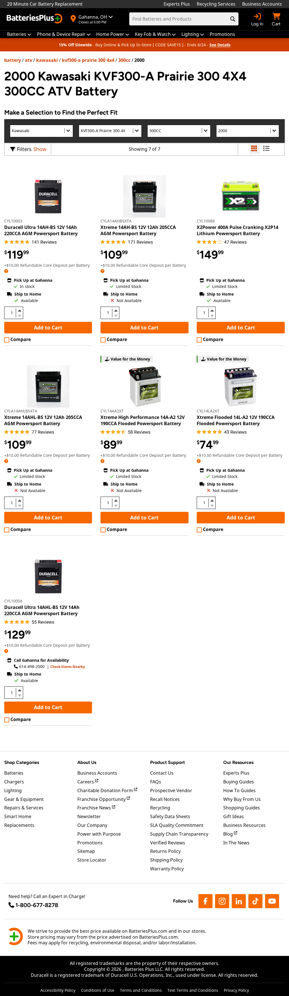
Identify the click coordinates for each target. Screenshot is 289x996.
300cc (124, 60)
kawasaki (47, 60)
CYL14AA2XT (112, 411)
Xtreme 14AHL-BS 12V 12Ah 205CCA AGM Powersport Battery (43, 420)
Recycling (160, 808)
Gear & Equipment (24, 799)
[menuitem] (19, 34)
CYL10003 (13, 221)
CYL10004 (13, 601)
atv (28, 60)
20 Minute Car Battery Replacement (45, 4)
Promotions (90, 843)
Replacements (19, 825)
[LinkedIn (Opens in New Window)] (239, 901)
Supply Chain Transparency (179, 834)
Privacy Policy (236, 990)
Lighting (13, 790)
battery (12, 60)
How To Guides (239, 790)
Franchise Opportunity (102, 799)
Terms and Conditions (141, 990)
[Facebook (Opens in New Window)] (205, 901)
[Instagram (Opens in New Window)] (222, 901)
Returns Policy (165, 851)
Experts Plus (177, 4)
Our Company (92, 825)
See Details (220, 44)
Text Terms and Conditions (192, 990)
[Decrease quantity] (19, 315)
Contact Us (162, 773)
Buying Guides (238, 782)
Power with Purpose (99, 834)
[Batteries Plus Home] (35, 19)
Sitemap (86, 851)
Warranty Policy (167, 869)
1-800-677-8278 (37, 905)
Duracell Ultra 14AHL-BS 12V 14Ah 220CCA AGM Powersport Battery (42, 610)
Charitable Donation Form (105, 790)
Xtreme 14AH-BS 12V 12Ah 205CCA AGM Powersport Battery (138, 230)
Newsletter (89, 816)
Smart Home (17, 816)
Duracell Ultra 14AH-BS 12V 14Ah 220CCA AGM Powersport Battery (41, 230)
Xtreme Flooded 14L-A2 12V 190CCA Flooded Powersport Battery (236, 420)
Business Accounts (262, 4)
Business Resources (244, 825)
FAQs (155, 782)
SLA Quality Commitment (176, 825)
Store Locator (91, 860)
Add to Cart (48, 327)
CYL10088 (206, 221)
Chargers (14, 782)
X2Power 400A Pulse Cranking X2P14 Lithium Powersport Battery (237, 230)
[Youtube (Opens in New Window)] (272, 901)
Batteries (13, 773)
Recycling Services (216, 4)
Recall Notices (165, 799)
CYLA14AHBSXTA (116, 221)
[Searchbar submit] (232, 19)
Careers (86, 782)
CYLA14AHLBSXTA (20, 411)
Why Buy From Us (242, 799)
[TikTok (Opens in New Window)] (255, 901)
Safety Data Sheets (170, 816)
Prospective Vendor (171, 790)
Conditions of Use (97, 990)
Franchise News (94, 808)
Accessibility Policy (57, 990)
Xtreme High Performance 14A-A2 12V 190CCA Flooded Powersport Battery (142, 420)
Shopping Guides (241, 808)
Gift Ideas (233, 816)
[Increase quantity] (19, 310)
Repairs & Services (23, 808)
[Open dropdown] (6, 271)
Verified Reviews (167, 843)
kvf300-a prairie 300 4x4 (88, 60)
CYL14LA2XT (208, 411)
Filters (24, 149)
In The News (236, 843)
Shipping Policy (166, 860)
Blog (228, 834)
